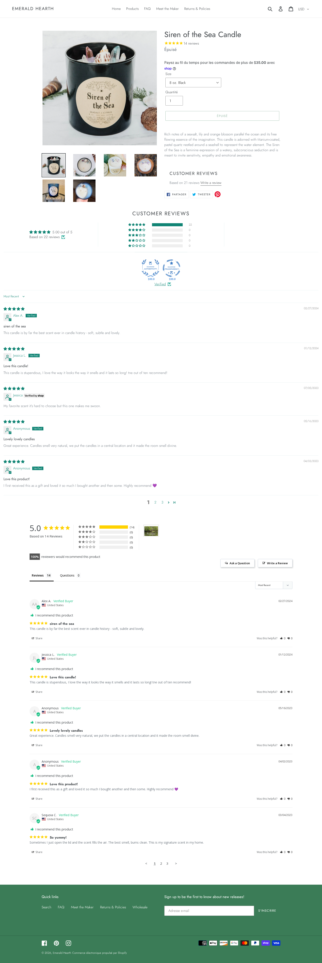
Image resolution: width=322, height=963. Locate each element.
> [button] (176, 863)
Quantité (171, 92)
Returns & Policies (113, 907)
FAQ (61, 907)
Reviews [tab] (38, 575)
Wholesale (140, 907)
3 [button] (162, 502)
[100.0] (150, 268)
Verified (160, 284)
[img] (14, 308)
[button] (137, 224)
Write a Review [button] (277, 563)
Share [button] (38, 638)
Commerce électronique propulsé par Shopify (99, 953)
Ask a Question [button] (240, 563)
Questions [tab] (67, 575)
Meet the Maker (82, 907)
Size (168, 73)
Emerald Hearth (33, 8)
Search (46, 907)
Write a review (210, 182)
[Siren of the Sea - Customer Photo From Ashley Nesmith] (151, 531)
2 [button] (155, 502)
